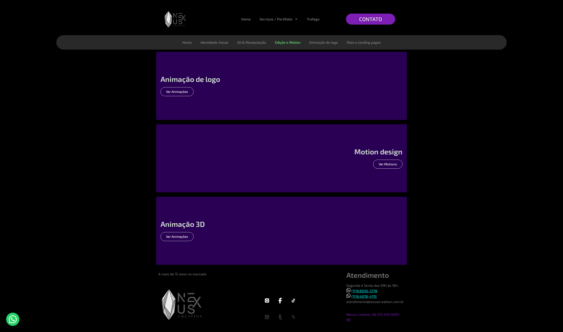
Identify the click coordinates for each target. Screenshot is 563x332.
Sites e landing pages (364, 42)
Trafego (313, 19)
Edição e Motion (287, 42)
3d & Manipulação (251, 42)
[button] (12, 319)
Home (246, 19)
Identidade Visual (214, 42)
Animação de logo (323, 42)
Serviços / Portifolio (276, 19)
